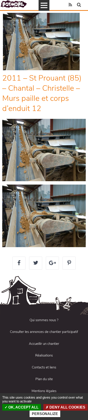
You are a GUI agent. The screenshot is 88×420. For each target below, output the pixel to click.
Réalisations (44, 355)
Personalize (45, 414)
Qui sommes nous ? (44, 320)
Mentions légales (44, 391)
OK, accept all (23, 407)
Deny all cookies (67, 407)
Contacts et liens (44, 367)
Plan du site (44, 379)
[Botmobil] (14, 4)
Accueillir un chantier (44, 343)
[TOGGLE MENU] (44, 5)
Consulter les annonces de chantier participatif (44, 332)
